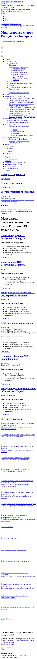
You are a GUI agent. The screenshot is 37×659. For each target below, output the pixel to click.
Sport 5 (10, 619)
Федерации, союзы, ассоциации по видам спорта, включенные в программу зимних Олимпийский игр (22, 105)
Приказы (16, 133)
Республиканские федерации (15, 96)
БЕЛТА (10, 527)
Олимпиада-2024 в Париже (18, 139)
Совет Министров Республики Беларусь (18, 435)
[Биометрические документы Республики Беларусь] (18, 586)
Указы (15, 130)
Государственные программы (17, 191)
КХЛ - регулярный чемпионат (18, 323)
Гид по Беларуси (20, 550)
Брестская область (19, 69)
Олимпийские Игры (12, 137)
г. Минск (16, 80)
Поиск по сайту (6, 11)
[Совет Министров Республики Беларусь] (16, 435)
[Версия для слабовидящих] (7, 20)
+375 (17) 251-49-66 (18, 5)
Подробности (5, 179)
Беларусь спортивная (13, 174)
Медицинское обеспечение (18, 120)
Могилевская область (20, 78)
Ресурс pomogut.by (22, 561)
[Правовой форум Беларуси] (11, 607)
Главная (7, 59)
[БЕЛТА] (4, 527)
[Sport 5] (4, 619)
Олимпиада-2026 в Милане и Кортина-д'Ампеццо (19, 142)
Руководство (13, 63)
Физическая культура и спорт (19, 126)
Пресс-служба (14, 89)
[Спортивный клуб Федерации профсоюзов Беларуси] (18, 494)
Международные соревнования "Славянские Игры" (18, 390)
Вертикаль (12, 65)
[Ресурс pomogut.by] (8, 561)
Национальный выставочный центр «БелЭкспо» (18, 576)
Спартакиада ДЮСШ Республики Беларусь (13, 237)
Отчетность (13, 85)
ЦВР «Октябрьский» (14, 649)
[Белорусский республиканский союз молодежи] (18, 504)
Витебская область (19, 70)
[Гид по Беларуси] (7, 550)
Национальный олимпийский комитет (14, 459)
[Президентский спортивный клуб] (13, 469)
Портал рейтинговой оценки (14, 597)
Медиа (7, 144)
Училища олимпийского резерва (20, 87)
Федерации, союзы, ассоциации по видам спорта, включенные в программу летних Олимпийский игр (22, 100)
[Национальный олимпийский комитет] (15, 458)
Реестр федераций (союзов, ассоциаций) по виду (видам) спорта (22, 116)
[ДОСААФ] (5, 538)
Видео (11, 146)
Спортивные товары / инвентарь (12, 41)
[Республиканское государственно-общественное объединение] (18, 517)
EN (6, 18)
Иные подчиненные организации (21, 83)
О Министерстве (11, 61)
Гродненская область (20, 74)
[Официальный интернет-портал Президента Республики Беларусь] (18, 425)
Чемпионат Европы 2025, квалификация (15, 357)
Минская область (19, 76)
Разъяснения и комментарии (23, 135)
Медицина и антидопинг (14, 119)
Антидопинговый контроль (18, 122)
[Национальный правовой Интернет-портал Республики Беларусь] (18, 482)
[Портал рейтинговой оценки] (12, 596)
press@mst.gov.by (24, 9)
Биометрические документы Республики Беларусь (18, 588)
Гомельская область (20, 72)
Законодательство (11, 124)
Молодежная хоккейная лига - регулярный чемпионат (18, 294)
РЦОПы (12, 82)
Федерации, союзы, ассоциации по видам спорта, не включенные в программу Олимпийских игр (21, 111)
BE (6, 16)
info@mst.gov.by (12, 9)
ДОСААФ (13, 538)
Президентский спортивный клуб (13, 471)
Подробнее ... (5, 257)
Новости (8, 94)
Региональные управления (18, 67)
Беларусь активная (11, 183)
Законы (15, 128)
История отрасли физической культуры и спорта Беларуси (19, 92)
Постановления (18, 131)
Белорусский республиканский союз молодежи (17, 506)
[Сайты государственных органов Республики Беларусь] (18, 448)
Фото (11, 148)
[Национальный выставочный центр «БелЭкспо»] (18, 575)
